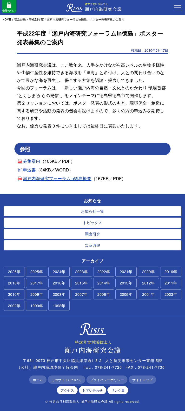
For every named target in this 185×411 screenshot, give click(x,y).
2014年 (103, 283)
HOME (6, 19)
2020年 (148, 271)
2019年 (171, 271)
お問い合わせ (92, 390)
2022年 (103, 271)
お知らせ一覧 (92, 211)
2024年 (59, 271)
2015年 (81, 283)
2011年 (171, 283)
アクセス (67, 390)
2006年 (103, 294)
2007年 (81, 294)
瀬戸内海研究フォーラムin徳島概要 (57, 178)
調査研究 (92, 234)
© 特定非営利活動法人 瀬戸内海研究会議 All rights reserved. (92, 401)
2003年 (171, 294)
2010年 (14, 294)
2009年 (36, 294)
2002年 (14, 305)
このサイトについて (66, 379)
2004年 (148, 294)
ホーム (38, 379)
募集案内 (31, 161)
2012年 (148, 283)
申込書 (29, 169)
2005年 (126, 294)
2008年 (59, 294)
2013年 (126, 283)
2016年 (59, 283)
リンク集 (118, 390)
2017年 (36, 283)
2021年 (126, 271)
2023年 (81, 271)
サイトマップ (142, 379)
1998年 (59, 305)
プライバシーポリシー (107, 379)
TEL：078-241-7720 (102, 367)
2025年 (36, 271)
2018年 (14, 283)
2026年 (14, 271)
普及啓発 (92, 245)
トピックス (92, 222)
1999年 (36, 305)
